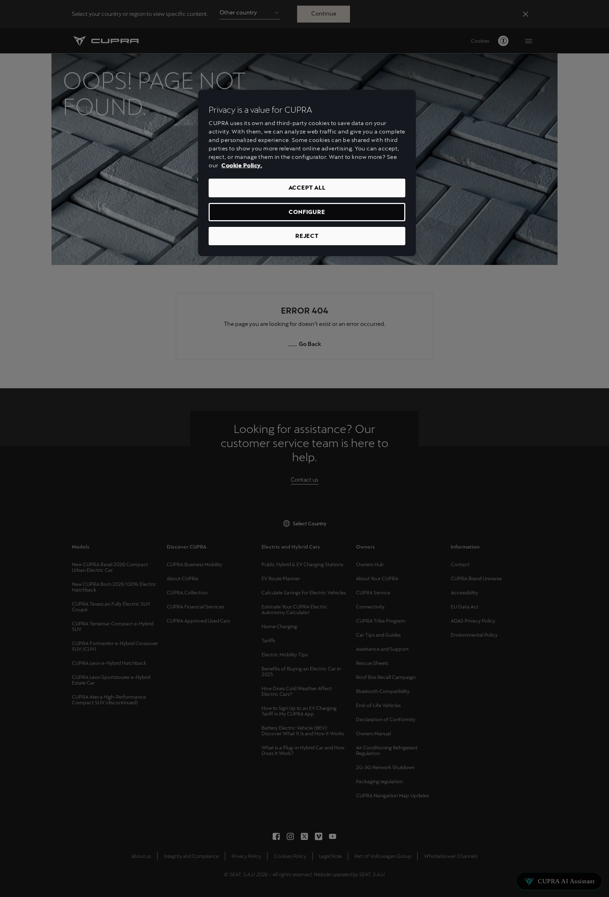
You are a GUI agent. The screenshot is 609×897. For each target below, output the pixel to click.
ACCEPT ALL (307, 187)
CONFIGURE (307, 212)
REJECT (307, 236)
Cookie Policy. (241, 165)
